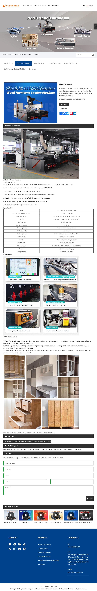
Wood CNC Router (20, 54)
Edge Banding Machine (86, 522)
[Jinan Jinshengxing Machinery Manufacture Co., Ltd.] (11, 5)
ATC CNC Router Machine (26, 522)
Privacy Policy (49, 586)
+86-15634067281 (74, 547)
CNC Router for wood (10, 441)
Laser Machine (21, 449)
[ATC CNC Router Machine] (25, 515)
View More (63, 108)
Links (41, 586)
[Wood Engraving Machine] (10, 515)
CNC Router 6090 (56, 522)
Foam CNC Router (46, 449)
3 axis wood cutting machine (41, 441)
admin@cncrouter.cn (75, 572)
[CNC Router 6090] (56, 515)
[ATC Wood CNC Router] (71, 515)
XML (55, 586)
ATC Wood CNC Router (71, 522)
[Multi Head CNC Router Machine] (40, 515)
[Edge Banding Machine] (86, 515)
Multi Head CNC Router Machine (41, 522)
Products (10, 54)
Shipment (78, 449)
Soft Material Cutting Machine (63, 449)
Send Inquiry (64, 104)
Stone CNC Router (33, 449)
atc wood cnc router (25, 441)
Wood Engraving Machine (11, 522)
